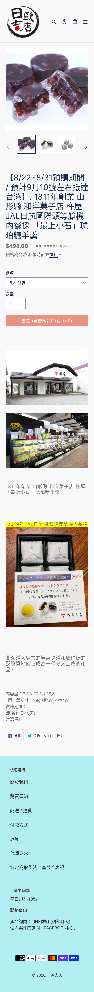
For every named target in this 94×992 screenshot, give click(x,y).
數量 (10, 293)
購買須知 (19, 796)
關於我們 (19, 782)
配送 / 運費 (21, 810)
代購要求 (19, 853)
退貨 (14, 839)
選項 (10, 273)
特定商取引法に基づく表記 (37, 867)
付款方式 (19, 824)
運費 (53, 254)
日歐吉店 (54, 975)
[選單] (85, 21)
